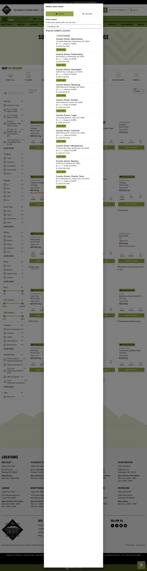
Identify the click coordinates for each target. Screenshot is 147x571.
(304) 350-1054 (63, 46)
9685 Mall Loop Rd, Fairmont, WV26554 (70, 133)
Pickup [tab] (61, 14)
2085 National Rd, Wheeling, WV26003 (70, 87)
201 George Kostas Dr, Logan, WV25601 (70, 118)
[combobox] (71, 26)
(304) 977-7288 (64, 153)
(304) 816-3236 (64, 138)
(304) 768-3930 (64, 107)
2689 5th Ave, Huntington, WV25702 (69, 72)
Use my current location (58, 30)
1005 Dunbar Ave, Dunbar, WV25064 (69, 102)
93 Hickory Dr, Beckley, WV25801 (68, 163)
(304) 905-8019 (64, 92)
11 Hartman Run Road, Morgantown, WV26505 (72, 148)
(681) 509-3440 (64, 61)
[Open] (100, 26)
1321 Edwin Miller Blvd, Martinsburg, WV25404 (73, 41)
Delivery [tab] (88, 14)
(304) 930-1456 (64, 184)
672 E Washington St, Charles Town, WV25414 (72, 179)
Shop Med (61, 50)
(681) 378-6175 (63, 77)
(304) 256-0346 (64, 168)
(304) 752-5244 (64, 122)
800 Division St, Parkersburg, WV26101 (70, 56)
